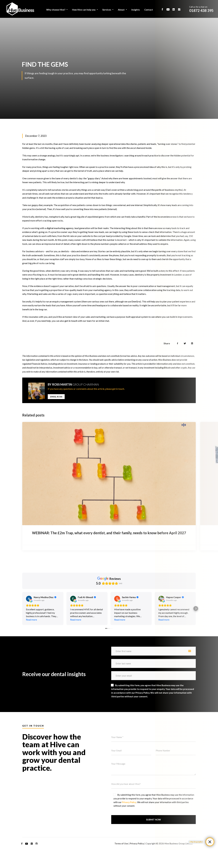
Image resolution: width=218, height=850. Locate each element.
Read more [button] (31, 619)
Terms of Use (121, 843)
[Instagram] (36, 844)
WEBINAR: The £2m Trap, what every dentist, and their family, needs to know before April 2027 (109, 533)
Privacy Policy (129, 802)
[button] (22, 608)
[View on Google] (29, 599)
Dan (56, 143)
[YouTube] (26, 844)
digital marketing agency (60, 228)
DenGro (136, 301)
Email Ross (56, 396)
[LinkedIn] (32, 844)
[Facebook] (22, 844)
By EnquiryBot (197, 842)
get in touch (71, 320)
